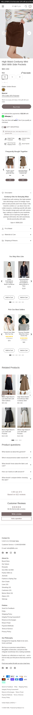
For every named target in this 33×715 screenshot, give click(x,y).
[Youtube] (7, 552)
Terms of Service (7, 628)
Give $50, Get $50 (8, 570)
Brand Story (6, 561)
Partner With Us (7, 573)
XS (5, 77)
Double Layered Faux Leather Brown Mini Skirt (10, 172)
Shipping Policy (7, 614)
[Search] (26, 7)
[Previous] (4, 169)
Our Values (5, 564)
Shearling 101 (6, 587)
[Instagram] (11, 552)
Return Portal (6, 623)
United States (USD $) (8, 702)
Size (16, 73)
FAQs (4, 611)
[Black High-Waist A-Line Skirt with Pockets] (8, 418)
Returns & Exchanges (9, 620)
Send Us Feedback (8, 608)
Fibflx (8, 707)
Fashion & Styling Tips (9, 578)
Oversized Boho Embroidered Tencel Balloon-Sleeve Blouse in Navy (24, 283)
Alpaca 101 (5, 596)
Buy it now (16, 107)
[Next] (29, 169)
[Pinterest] (15, 552)
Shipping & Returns (11, 240)
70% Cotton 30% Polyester (10, 95)
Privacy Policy (6, 631)
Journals (4, 575)
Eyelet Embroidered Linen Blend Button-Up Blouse (9, 282)
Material (4, 93)
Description (8, 192)
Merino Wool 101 (7, 593)
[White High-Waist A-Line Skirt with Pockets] (24, 418)
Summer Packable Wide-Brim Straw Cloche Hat (24, 334)
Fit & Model (8, 228)
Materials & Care (10, 234)
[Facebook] (3, 552)
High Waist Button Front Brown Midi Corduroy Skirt (23, 172)
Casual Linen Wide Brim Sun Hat (9, 333)
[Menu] (3, 6)
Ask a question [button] (16, 518)
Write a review (16, 514)
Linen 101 (5, 584)
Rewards (5, 567)
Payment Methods (8, 626)
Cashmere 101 (6, 590)
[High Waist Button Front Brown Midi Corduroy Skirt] (24, 385)
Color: (9, 86)
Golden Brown (3, 89)
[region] (16, 405)
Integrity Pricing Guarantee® (11, 617)
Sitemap (4, 599)
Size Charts (5, 581)
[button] (4, 33)
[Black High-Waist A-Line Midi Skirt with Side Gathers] (8, 385)
